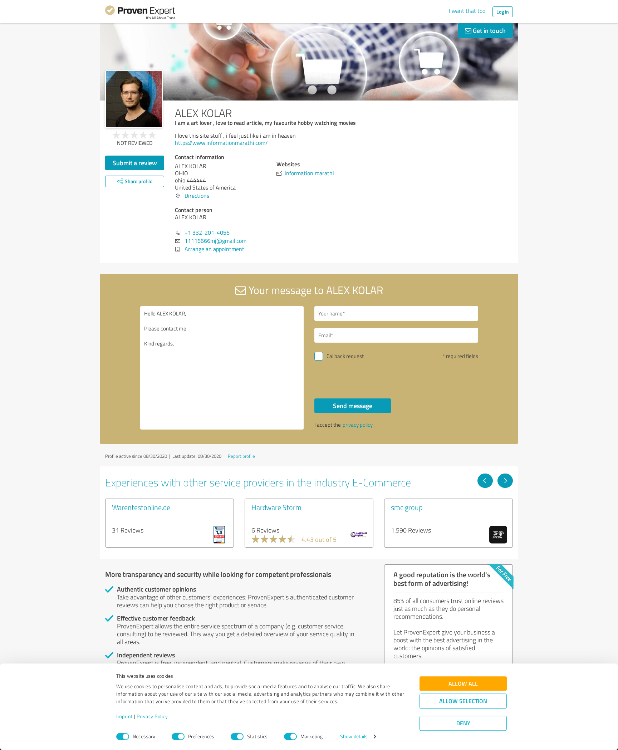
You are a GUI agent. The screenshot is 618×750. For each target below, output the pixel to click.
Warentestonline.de (141, 507)
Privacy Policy (152, 716)
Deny (463, 723)
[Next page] (505, 481)
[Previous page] (485, 481)
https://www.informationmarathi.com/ (221, 143)
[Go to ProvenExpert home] (140, 13)
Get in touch (488, 30)
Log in (502, 11)
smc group (406, 507)
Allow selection (463, 701)
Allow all (463, 684)
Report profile (241, 456)
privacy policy (358, 424)
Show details (354, 736)
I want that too (467, 11)
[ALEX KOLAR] (134, 99)
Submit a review (135, 162)
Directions (197, 196)
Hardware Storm (276, 507)
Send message (352, 405)
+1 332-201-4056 (207, 232)
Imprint (124, 716)
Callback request (345, 356)
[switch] (178, 736)
